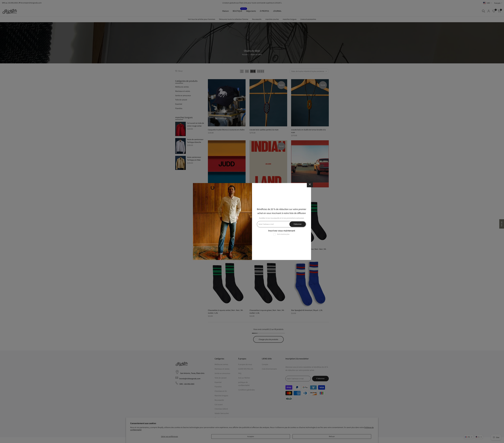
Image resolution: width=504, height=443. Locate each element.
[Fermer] (310, 184)
